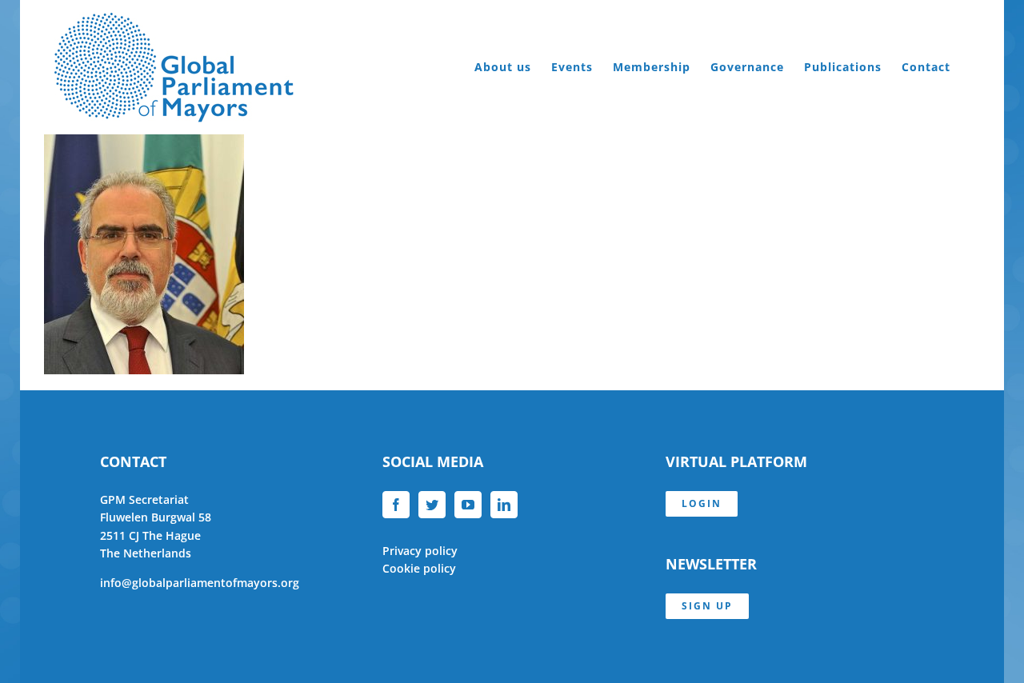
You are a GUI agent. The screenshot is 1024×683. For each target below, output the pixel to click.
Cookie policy (419, 568)
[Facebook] (396, 504)
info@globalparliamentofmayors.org (199, 582)
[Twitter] (432, 504)
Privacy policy (420, 550)
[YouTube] (468, 504)
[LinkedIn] (504, 504)
